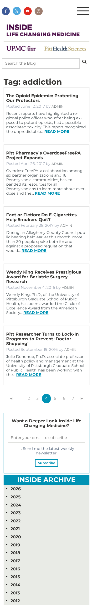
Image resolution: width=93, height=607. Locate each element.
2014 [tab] (15, 584)
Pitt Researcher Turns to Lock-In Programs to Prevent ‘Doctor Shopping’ (42, 339)
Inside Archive (46, 480)
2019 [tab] (15, 544)
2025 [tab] (15, 496)
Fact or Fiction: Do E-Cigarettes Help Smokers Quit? (41, 217)
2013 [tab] (15, 592)
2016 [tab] (15, 568)
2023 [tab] (15, 512)
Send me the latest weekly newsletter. (48, 450)
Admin (57, 106)
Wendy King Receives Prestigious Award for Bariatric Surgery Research (43, 277)
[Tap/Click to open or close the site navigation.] (83, 11)
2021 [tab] (15, 528)
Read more (56, 131)
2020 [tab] (15, 536)
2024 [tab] (15, 504)
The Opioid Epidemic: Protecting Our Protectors (42, 98)
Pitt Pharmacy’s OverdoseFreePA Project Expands (43, 155)
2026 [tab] (15, 488)
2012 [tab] (15, 600)
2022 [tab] (15, 520)
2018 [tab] (15, 552)
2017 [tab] (15, 560)
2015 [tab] (15, 576)
